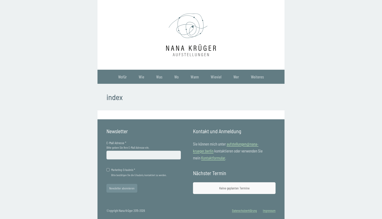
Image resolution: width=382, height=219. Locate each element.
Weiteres (257, 76)
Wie (141, 76)
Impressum (269, 210)
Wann (195, 76)
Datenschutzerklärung (244, 210)
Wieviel (216, 76)
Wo (176, 76)
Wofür (122, 76)
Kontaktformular (213, 157)
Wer (236, 76)
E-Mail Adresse (116, 143)
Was (159, 76)
